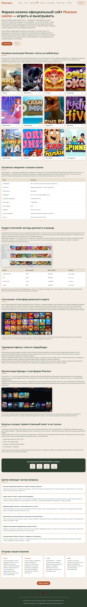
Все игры (42, 2)
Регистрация (7, 43)
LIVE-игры (69, 2)
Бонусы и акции (61, 2)
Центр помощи (51, 2)
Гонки (26, 2)
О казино (20, 2)
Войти (17, 43)
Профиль (81, 3)
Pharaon (6, 3)
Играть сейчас (44, 583)
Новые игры (34, 2)
